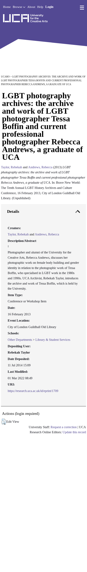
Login (49, 6)
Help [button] (40, 6)
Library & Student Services (52, 339)
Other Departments (20, 339)
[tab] (43, 305)
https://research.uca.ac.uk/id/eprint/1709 (33, 391)
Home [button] (7, 6)
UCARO (5, 76)
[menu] (82, 8)
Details (13, 211)
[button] (3, 422)
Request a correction (64, 427)
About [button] (31, 6)
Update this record (74, 432)
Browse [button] (18, 6)
